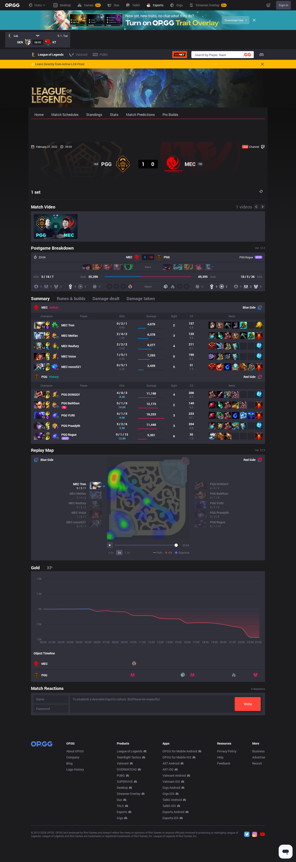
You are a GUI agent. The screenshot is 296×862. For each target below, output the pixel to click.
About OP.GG (75, 751)
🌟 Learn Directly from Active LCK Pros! (58, 64)
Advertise (258, 757)
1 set (36, 192)
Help (220, 757)
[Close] (254, 20)
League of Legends (129, 751)
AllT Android (171, 763)
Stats (38, 5)
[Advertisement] (148, 130)
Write (248, 704)
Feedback (223, 763)
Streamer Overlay (128, 794)
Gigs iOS (168, 794)
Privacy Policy (226, 751)
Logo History (75, 769)
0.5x (111, 552)
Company (72, 757)
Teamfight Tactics (129, 757)
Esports (122, 812)
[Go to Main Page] (12, 5)
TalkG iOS (169, 806)
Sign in (283, 5)
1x (119, 552)
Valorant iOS (171, 781)
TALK (120, 806)
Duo (119, 800)
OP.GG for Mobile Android (180, 751)
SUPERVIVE (125, 781)
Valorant (123, 763)
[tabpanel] (148, 373)
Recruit (257, 763)
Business (258, 751)
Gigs (120, 818)
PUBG (121, 775)
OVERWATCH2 (127, 769)
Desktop (122, 788)
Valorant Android (174, 775)
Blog (69, 763)
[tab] (42, 298)
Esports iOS (171, 818)
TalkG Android (172, 800)
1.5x (127, 552)
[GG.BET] (179, 54)
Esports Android (173, 812)
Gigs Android (171, 788)
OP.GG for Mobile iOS (177, 757)
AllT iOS (168, 769)
